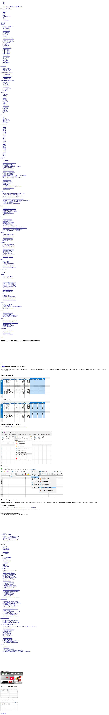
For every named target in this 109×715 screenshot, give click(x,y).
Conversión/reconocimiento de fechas (10, 207)
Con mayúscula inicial (7, 164)
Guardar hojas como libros (8, 263)
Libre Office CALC (7, 16)
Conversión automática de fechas (9, 209)
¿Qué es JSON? (6, 648)
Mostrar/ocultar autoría (7, 251)
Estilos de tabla (3, 269)
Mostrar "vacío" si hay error (8, 236)
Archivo (2, 310)
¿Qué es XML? (6, 646)
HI (8, 6)
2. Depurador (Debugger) (8, 571)
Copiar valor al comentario (8, 244)
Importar (2, 274)
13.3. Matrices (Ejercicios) (8, 594)
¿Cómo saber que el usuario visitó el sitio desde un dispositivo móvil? (17, 651)
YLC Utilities (5, 20)
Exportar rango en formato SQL (9, 285)
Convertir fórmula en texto (8, 234)
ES (3, 6)
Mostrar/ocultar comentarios (8, 249)
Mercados (2, 92)
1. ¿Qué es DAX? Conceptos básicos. (10, 620)
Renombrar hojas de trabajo (8, 265)
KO (17, 6)
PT (12, 6)
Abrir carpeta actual (7, 314)
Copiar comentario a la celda (8, 246)
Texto (2, 158)
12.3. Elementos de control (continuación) (11, 590)
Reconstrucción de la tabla (8, 223)
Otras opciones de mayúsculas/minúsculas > (12, 166)
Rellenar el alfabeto (7, 183)
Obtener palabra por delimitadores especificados (12, 177)
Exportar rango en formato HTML (10, 286)
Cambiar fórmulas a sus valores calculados (11, 194)
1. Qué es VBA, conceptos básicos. (10, 570)
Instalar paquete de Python (8, 325)
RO (20, 6)
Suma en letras (3, 66)
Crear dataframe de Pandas (8, 287)
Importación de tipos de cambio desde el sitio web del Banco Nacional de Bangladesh (20, 626)
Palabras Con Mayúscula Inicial (9, 163)
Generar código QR (7, 255)
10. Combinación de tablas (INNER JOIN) (11, 611)
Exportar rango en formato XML (9, 283)
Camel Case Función (7, 631)
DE (6, 6)
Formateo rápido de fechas (8, 213)
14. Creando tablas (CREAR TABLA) (10, 615)
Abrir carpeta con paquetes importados (10, 323)
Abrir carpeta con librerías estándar (10, 321)
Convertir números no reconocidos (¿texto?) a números (14, 195)
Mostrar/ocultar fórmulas (8, 239)
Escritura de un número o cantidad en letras (11, 203)
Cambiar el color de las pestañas (9, 267)
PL (18, 6)
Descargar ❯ (3, 713)
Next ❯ (6, 533)
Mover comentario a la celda (8, 248)
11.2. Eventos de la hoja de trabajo (10, 586)
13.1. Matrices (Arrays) (7, 592)
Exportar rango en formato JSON (9, 284)
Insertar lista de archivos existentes (10, 316)
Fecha (2, 205)
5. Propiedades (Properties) (8, 575)
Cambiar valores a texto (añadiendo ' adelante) (12, 196)
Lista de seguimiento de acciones (9, 298)
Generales (2, 24)
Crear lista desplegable (7, 224)
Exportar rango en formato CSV (9, 282)
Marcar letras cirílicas (7, 181)
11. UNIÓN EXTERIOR (8, 612)
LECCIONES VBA (5, 568)
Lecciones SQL (4, 599)
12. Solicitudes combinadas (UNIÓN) (10, 613)
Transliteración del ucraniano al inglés (10, 539)
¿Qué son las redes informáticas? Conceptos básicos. (13, 650)
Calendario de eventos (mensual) (9, 297)
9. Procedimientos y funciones (9, 583)
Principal (5, 10)
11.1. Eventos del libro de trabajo (9, 585)
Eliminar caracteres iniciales (8, 173)
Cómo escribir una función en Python (10, 642)
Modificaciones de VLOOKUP (7, 72)
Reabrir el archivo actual (8, 313)
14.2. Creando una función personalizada (11, 596)
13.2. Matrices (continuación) (9, 593)
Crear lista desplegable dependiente (10, 225)
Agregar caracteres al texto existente (10, 176)
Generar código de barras (8, 257)
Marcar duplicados (6, 221)
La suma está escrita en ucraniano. (10, 537)
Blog (4, 17)
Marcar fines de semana (7, 212)
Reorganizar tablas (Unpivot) (9, 629)
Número (2, 191)
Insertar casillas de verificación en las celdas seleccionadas (14, 226)
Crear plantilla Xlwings (7, 291)
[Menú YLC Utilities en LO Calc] (9, 697)
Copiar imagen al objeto (8, 253)
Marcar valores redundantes (8, 222)
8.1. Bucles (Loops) (7, 581)
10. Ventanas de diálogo (8, 584)
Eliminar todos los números (8, 168)
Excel (4, 12)
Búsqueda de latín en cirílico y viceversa (11, 538)
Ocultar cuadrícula (6, 305)
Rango (2, 216)
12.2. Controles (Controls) (8, 588)
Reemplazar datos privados (8, 188)
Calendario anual (6, 295)
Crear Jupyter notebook (7, 288)
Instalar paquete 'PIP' (7, 324)
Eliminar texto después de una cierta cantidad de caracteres (14, 175)
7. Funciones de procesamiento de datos (11, 608)
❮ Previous (3, 533)
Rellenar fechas (6, 214)
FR (14, 6)
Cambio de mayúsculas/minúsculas (7, 80)
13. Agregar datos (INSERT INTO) (10, 614)
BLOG (2, 644)
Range (3, 366)
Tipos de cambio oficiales (8, 276)
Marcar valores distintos (7, 220)
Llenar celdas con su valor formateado (10, 198)
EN (3, 3)
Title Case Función (7, 636)
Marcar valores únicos (7, 219)
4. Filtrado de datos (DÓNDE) (9, 604)
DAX (4, 14)
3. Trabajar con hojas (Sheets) (9, 573)
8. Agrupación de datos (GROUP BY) (10, 609)
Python (2, 318)
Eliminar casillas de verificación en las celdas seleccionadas (15, 228)
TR (21, 6)
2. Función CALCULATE (8, 621)
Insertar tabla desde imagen (8, 277)
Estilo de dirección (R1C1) (8, 304)
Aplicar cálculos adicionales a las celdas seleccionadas (14, 193)
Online (4, 18)
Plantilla (2, 293)
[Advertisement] (10, 352)
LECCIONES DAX (5, 618)
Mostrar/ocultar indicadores (8, 250)
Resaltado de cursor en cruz (8, 308)
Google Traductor (6, 189)
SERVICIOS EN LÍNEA (6, 534)
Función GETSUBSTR (7, 639)
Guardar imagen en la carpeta (9, 254)
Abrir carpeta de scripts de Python (10, 320)
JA (5, 6)
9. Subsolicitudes (6, 610)
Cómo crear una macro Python (9, 641)
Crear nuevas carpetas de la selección (10, 315)
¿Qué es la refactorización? (8, 649)
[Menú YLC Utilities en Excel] (9, 711)
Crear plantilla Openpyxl (8, 290)
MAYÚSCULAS (6, 160)
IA (1, 115)
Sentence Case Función (7, 635)
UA (4, 1)
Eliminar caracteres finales (8, 174)
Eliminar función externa (8, 334)
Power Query (3, 328)
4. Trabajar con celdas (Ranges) (9, 574)
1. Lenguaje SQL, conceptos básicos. (10, 601)
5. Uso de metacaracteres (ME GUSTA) (11, 605)
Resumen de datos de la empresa (9, 300)
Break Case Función (7, 634)
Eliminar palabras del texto (8, 178)
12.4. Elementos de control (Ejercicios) (10, 591)
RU (3, 2)
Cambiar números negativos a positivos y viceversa (13, 199)
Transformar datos (6, 333)
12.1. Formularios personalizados (9, 587)
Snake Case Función (7, 632)
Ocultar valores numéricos (8, 202)
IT (15, 6)
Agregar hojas (6, 261)
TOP (1, 336)
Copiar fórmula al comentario (9, 245)
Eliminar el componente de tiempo (10, 211)
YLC (4, 272)
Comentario (3, 242)
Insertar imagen (6, 252)
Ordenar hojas (6, 262)
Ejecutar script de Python (8, 326)
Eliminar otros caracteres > (8, 169)
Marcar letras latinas (7, 180)
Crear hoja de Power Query (8, 330)
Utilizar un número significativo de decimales (12, 201)
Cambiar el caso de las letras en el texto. (11, 536)
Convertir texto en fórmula (8, 235)
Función (8, 630)
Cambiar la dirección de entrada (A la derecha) (12, 306)
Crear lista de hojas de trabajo (9, 264)
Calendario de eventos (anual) (9, 296)
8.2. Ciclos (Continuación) (8, 582)
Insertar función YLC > (7, 240)
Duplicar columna (6, 331)
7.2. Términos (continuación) (9, 579)
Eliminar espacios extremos (8, 171)
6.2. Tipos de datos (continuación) (10, 577)
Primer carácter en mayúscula (9, 165)
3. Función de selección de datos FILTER (11, 622)
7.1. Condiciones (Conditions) (9, 578)
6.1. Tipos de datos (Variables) (9, 576)
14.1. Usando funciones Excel (9, 595)
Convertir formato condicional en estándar (11, 230)
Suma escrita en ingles (7, 627)
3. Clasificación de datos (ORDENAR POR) (12, 603)
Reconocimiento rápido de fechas (9, 210)
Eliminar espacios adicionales (9, 172)
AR (9, 6)
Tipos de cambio (4, 124)
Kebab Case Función (7, 633)
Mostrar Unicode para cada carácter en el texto (12, 186)
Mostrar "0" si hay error (7, 238)
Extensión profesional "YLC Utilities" (10, 640)
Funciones (3, 23)
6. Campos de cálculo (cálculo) (9, 606)
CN (11, 6)
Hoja (1, 259)
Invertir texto (5, 184)
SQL (4, 15)
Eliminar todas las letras (7, 167)
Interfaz (2, 302)
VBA (4, 13)
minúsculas (5, 161)
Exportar (2, 280)
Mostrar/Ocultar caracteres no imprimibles (11, 185)
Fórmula (2, 232)
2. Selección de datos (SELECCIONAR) (11, 602)
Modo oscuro (5, 307)
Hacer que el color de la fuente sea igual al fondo (12, 229)
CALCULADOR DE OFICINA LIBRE (9, 624)
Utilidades (3, 157)
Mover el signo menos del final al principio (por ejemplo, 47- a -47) (16, 200)
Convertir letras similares (8, 182)
